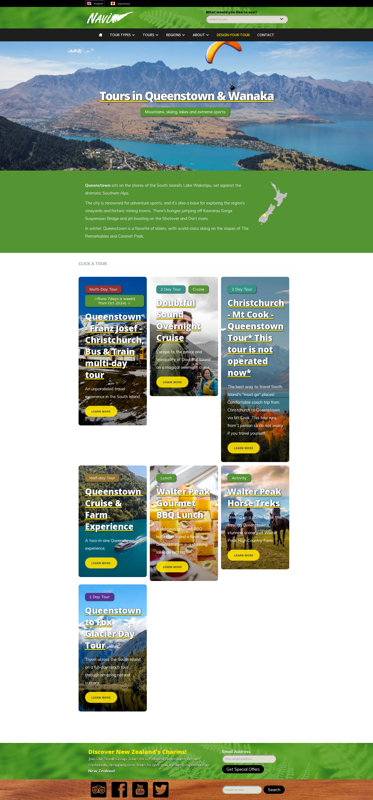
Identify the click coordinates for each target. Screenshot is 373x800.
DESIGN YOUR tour (233, 35)
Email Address (236, 751)
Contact (265, 35)
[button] (247, 16)
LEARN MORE (101, 411)
